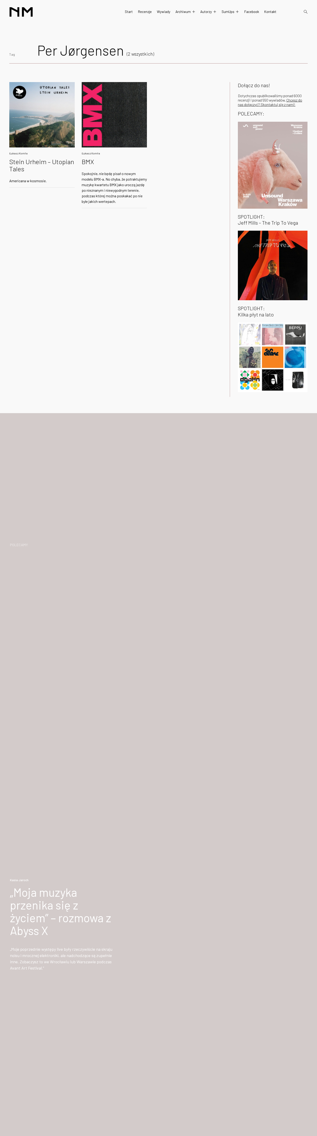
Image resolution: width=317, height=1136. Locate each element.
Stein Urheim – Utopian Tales (41, 165)
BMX (88, 162)
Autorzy (206, 12)
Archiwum (183, 12)
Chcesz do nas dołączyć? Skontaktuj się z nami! (270, 102)
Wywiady (163, 12)
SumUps (228, 12)
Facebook (251, 12)
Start (129, 12)
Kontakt (270, 12)
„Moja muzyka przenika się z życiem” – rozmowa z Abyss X (60, 911)
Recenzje (145, 12)
